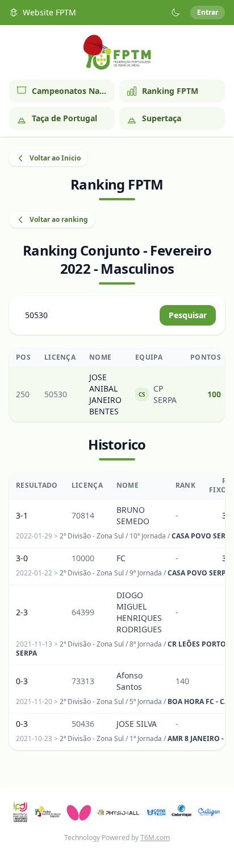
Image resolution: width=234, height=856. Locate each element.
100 (214, 394)
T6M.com (155, 837)
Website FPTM (49, 12)
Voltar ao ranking (59, 219)
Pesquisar (188, 315)
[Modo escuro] (175, 12)
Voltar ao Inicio (55, 158)
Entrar (207, 12)
